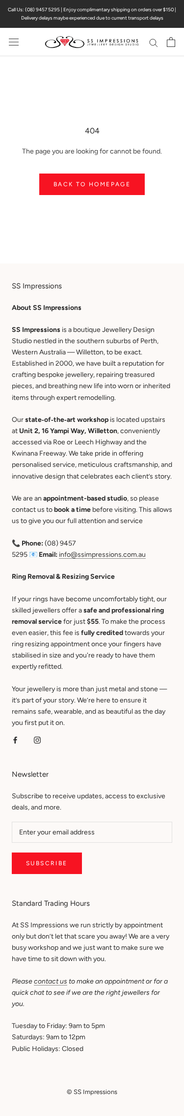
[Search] (153, 42)
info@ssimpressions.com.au (102, 554)
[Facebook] (15, 739)
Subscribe (47, 863)
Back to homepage (92, 184)
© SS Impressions (92, 1091)
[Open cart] (171, 42)
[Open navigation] (14, 42)
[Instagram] (37, 739)
